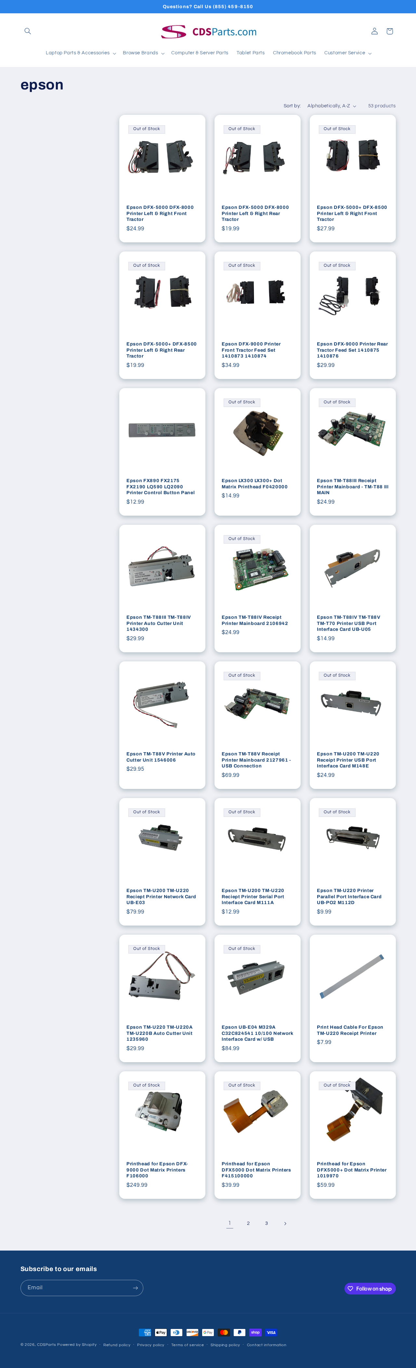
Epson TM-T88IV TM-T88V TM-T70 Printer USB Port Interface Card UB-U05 (349, 623)
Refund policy (117, 1345)
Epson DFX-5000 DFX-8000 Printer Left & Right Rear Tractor (255, 213)
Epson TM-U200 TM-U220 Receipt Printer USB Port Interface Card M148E (348, 760)
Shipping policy (225, 1345)
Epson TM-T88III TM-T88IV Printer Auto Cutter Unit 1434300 (158, 623)
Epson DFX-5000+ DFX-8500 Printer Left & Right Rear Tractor (161, 350)
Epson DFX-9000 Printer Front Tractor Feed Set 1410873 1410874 (251, 350)
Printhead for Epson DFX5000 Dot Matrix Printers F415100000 (256, 1170)
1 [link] (229, 1223)
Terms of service (187, 1345)
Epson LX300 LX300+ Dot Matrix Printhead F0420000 (255, 483)
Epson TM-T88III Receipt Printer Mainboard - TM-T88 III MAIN (353, 486)
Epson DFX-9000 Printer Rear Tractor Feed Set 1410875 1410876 (352, 350)
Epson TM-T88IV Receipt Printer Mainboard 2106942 (255, 620)
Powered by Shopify (77, 1345)
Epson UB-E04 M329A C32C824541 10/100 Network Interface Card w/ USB (257, 1033)
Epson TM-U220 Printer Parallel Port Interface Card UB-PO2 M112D (349, 896)
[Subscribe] (135, 1288)
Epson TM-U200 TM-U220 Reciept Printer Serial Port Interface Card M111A (253, 896)
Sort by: (292, 105)
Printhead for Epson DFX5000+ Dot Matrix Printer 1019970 (352, 1170)
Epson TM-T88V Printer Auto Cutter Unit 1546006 (161, 757)
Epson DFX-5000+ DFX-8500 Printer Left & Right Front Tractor (352, 213)
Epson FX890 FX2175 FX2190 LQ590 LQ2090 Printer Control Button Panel (160, 486)
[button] (27, 31)
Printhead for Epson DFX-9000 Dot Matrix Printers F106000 (157, 1170)
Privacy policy (150, 1345)
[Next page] (285, 1223)
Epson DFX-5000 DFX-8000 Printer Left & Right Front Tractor (160, 213)
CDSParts (46, 1345)
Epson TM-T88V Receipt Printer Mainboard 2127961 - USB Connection (256, 760)
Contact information (267, 1345)
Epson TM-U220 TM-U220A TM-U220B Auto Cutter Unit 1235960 (159, 1033)
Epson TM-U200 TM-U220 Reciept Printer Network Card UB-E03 (161, 896)
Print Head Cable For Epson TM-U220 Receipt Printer (350, 1030)
